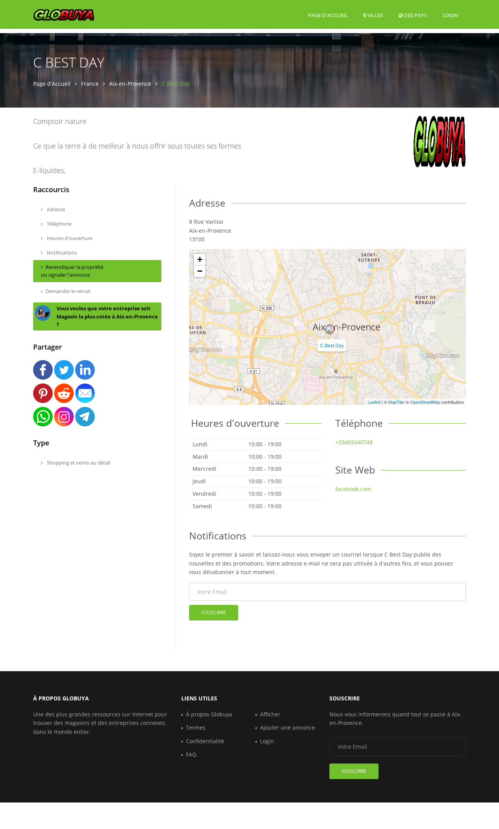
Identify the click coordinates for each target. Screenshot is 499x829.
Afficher (270, 714)
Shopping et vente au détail (78, 462)
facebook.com (353, 489)
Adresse (55, 209)
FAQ (191, 754)
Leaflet (374, 402)
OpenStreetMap (425, 402)
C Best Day (332, 345)
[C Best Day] (329, 329)
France (90, 83)
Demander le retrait (68, 291)
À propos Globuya (209, 714)
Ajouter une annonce (287, 727)
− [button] (199, 271)
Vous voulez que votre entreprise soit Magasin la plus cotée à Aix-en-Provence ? (107, 316)
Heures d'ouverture (69, 238)
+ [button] (199, 259)
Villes (374, 15)
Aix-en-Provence (130, 83)
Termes (195, 727)
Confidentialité (205, 741)
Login (450, 15)
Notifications (61, 252)
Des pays (415, 15)
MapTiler (396, 402)
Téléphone (58, 223)
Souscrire (213, 612)
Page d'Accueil (328, 15)
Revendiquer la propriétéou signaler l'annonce (72, 271)
